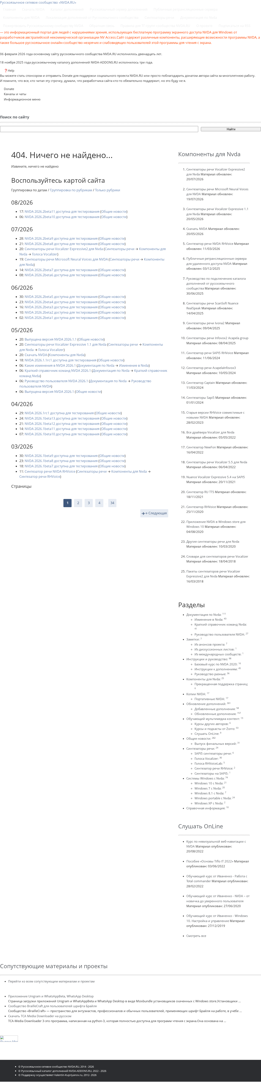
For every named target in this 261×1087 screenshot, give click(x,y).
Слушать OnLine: (208, 734)
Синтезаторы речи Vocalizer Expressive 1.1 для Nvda (65, 344)
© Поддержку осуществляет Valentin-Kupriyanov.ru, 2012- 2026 (57, 1075)
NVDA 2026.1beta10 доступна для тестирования (62, 434)
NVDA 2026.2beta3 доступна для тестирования (61, 307)
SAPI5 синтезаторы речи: (214, 753)
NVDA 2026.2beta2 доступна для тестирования (61, 312)
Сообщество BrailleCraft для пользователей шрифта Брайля (52, 1006)
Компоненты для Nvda (66, 355)
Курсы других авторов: (213, 724)
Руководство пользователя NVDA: (221, 634)
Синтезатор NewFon (201, 447)
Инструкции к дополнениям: (218, 669)
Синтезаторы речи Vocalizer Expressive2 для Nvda (64, 249)
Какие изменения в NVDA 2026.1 (50, 365)
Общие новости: (201, 738)
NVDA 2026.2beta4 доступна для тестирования (61, 302)
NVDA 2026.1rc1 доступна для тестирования (59, 413)
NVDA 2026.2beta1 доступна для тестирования (61, 317)
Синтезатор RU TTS (200, 492)
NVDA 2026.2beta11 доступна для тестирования (62, 211)
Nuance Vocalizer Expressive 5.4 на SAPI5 (215, 477)
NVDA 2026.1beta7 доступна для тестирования (61, 466)
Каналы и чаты (15, 94)
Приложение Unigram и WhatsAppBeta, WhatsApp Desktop (51, 996)
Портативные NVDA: (211, 699)
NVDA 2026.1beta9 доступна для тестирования (61, 455)
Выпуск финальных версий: (217, 744)
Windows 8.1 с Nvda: (210, 793)
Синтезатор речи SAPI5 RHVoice (209, 353)
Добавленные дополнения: (217, 709)
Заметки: (194, 639)
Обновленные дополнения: (218, 714)
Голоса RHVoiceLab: (210, 763)
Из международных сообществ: (219, 654)
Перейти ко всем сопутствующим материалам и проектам (51, 981)
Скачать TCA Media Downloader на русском (39, 1016)
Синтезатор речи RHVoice (39, 476)
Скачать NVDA (36, 355)
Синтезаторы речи (119, 249)
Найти (231, 129)
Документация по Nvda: (206, 615)
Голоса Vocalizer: (208, 758)
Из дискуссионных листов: (216, 649)
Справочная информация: (207, 808)
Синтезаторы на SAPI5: (212, 773)
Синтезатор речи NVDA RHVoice (50, 471)
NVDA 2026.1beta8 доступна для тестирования (61, 461)
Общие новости (113, 211)
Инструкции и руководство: (208, 659)
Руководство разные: (212, 674)
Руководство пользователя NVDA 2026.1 (56, 381)
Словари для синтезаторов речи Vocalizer (217, 556)
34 (112, 503)
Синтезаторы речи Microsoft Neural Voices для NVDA (66, 259)
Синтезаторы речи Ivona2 (205, 323)
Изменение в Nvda (134, 365)
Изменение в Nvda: (210, 619)
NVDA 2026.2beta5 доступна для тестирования (61, 296)
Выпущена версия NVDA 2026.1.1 (51, 339)
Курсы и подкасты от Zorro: (216, 729)
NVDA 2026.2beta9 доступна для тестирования (61, 238)
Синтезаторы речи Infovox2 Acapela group (217, 338)
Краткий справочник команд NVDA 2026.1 (58, 370)
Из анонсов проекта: (211, 644)
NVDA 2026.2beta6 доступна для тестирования (61, 275)
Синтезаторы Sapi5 (200, 397)
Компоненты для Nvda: (205, 679)
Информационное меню (22, 99)
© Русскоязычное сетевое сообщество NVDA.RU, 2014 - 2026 (56, 1066)
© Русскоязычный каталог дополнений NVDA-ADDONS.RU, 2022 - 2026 (62, 1071)
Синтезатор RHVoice (201, 507)
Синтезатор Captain (200, 383)
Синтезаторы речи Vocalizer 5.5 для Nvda (216, 462)
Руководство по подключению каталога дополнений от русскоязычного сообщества (216, 283)
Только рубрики (107, 190)
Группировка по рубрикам (71, 190)
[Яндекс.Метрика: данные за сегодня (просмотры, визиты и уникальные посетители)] (9, 1039)
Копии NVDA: (197, 694)
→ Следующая (156, 513)
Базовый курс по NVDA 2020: (218, 664)
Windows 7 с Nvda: (210, 788)
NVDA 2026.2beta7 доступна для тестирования (61, 270)
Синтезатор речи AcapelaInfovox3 (211, 368)
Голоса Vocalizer (44, 254)
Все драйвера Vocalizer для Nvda (210, 432)
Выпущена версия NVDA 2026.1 (49, 391)
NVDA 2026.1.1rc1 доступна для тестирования (60, 360)
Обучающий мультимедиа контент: (214, 719)
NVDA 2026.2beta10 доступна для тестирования (62, 217)
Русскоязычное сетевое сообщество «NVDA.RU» (38, 2)
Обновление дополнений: (208, 704)
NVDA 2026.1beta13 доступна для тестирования (62, 418)
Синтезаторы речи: (202, 748)
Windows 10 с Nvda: (211, 783)
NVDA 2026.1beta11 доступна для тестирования (62, 429)
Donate (9, 89)
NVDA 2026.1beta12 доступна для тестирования (62, 423)
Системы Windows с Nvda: (207, 778)
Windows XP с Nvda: (210, 803)
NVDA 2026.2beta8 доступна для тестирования (61, 244)
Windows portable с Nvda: (215, 798)
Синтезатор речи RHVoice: (215, 768)
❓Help (9, 70)
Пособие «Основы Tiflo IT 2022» (209, 861)
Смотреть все (196, 936)
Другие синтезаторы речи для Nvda (212, 541)
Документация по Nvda (96, 365)
